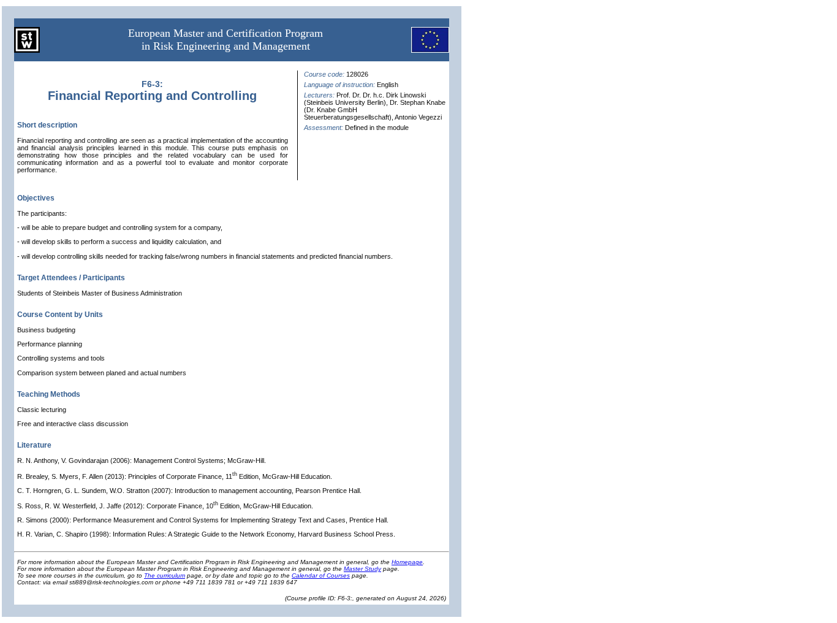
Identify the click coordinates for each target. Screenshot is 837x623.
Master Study (362, 568)
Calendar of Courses (321, 575)
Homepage (407, 562)
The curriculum (164, 575)
